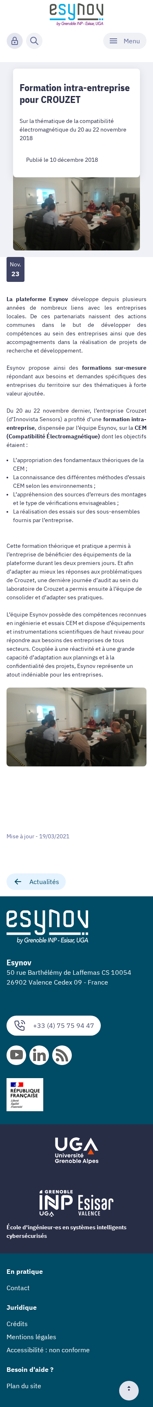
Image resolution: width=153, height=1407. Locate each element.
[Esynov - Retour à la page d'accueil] (77, 14)
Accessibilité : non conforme (48, 1350)
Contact (18, 1288)
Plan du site (24, 1386)
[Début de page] (132, 1390)
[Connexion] (15, 41)
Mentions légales (31, 1337)
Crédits (17, 1324)
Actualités (44, 882)
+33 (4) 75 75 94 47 (63, 1025)
